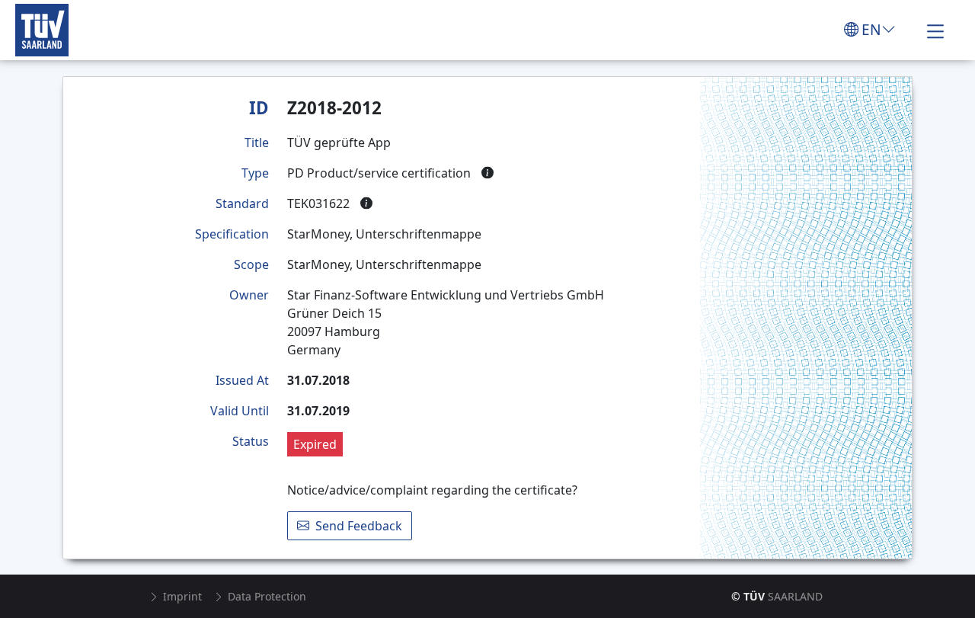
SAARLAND (777, 596)
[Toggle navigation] (935, 29)
